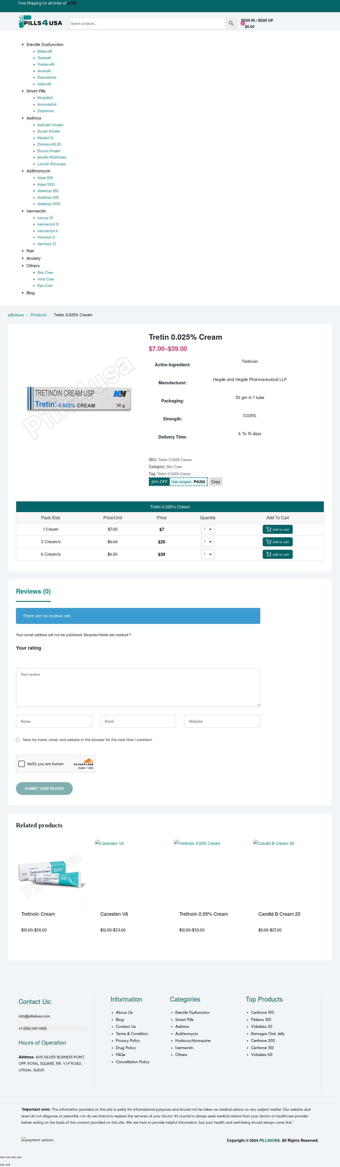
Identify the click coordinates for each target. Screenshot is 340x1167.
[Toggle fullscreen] (8, 1157)
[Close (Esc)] (19, 1157)
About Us (124, 1012)
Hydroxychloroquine (192, 1040)
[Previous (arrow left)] (2, 1164)
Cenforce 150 (262, 1047)
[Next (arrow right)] (8, 1164)
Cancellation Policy (132, 1061)
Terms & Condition (132, 1033)
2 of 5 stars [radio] (23, 657)
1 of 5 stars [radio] (18, 657)
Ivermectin (184, 1047)
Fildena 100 (261, 1019)
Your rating (28, 647)
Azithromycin (186, 1033)
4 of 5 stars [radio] (33, 657)
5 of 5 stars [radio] (38, 657)
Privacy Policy (128, 1040)
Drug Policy (126, 1047)
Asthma (182, 1026)
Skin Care (174, 467)
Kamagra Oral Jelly (267, 1033)
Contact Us (126, 1026)
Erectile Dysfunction (192, 1012)
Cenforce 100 (262, 1012)
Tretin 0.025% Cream (174, 474)
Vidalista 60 (262, 1054)
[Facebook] (21, 1087)
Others (181, 1054)
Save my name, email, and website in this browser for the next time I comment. (88, 740)
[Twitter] (27, 1087)
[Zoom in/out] (2, 1157)
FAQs (120, 1054)
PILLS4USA (269, 1140)
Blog (120, 1019)
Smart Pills (184, 1019)
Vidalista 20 (261, 1026)
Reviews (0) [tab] (33, 591)
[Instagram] (41, 1087)
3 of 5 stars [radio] (28, 657)
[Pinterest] (34, 1087)
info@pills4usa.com (34, 1016)
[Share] (13, 1157)
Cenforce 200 (263, 1040)
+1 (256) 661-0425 (33, 1028)
